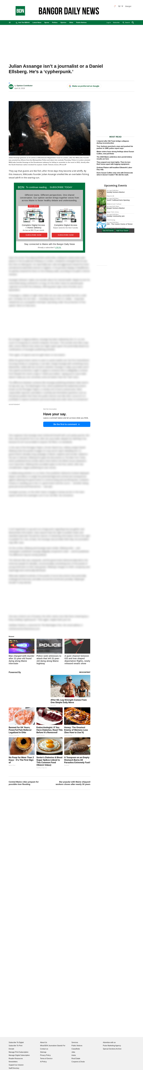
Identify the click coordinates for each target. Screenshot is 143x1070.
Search (127, 22)
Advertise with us (109, 1042)
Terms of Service (46, 1058)
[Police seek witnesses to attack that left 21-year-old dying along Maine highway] (49, 646)
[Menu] (10, 22)
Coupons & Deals (78, 1062)
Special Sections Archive (112, 1049)
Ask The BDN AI (24, 22)
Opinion (63, 22)
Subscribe (116, 22)
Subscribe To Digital (16, 1042)
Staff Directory (14, 1068)
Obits (71, 22)
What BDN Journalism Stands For (52, 1045)
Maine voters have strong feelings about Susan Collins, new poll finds (115, 152)
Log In (109, 22)
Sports (46, 22)
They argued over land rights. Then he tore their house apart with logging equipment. (113, 163)
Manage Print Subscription (18, 1052)
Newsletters (13, 1062)
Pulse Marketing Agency (112, 1045)
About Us (43, 1042)
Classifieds (76, 1049)
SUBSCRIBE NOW (33, 235)
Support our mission (16, 1065)
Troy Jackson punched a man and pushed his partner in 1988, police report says (115, 147)
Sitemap (43, 1052)
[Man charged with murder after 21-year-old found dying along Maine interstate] (21, 646)
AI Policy (43, 1062)
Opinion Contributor (25, 86)
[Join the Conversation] (9, 83)
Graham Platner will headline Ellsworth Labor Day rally (114, 168)
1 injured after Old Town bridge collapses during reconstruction (113, 142)
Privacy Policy (45, 1055)
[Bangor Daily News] (18, 15)
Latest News (37, 22)
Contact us (44, 1049)
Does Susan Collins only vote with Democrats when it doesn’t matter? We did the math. (115, 174)
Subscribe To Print (15, 1045)
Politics (54, 22)
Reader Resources (16, 1058)
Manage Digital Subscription (19, 1055)
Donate (11, 1049)
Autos (74, 1055)
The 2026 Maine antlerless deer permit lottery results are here (114, 158)
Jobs (73, 1052)
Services (75, 1042)
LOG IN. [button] (58, 247)
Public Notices (81, 22)
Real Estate (76, 1058)
